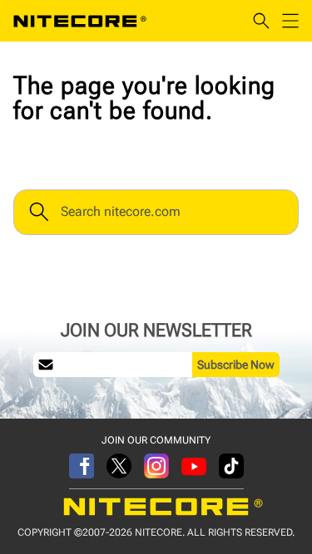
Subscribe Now (236, 364)
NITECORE (79, 20)
